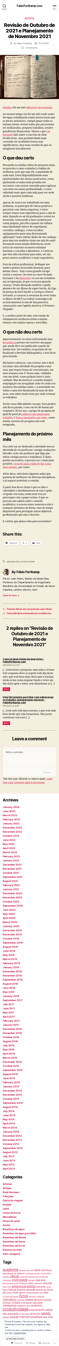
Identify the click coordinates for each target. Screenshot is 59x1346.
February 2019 (11, 963)
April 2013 (9, 1168)
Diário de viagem (13, 1200)
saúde (6, 1317)
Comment (47, 772)
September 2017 (13, 1000)
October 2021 (11, 872)
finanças (12, 1289)
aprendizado (46, 1270)
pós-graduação (11, 1313)
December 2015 (12, 1061)
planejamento (13, 561)
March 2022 (10, 852)
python (49, 1309)
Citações (8, 1196)
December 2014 (12, 1090)
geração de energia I (44, 1289)
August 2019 (10, 946)
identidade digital (32, 1292)
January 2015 (11, 1086)
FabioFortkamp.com (29, 5)
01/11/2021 (43, 43)
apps (37, 1269)
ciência (14, 1276)
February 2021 (11, 885)
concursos (7, 1280)
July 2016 (8, 1045)
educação (47, 1283)
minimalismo (10, 1299)
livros (23, 1296)
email (9, 1287)
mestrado (41, 1296)
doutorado (38, 1283)
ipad (41, 1292)
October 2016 (11, 1037)
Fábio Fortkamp (24, 43)
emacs (5, 1287)
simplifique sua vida (41, 1317)
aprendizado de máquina (13, 1273)
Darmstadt (31, 1280)
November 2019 (12, 934)
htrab (15, 1292)
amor (27, 1270)
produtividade (28, 561)
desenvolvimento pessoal (11, 1283)
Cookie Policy (20, 1333)
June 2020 (9, 909)
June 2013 (9, 1160)
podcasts (22, 1305)
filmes (5, 1289)
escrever (41, 1286)
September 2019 (13, 942)
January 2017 (11, 1024)
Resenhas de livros (14, 1245)
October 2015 (11, 1066)
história (9, 1292)
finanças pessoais (26, 1289)
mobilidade (20, 1300)
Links (6, 1208)
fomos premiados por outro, (32, 417)
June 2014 (9, 1115)
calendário (6, 1277)
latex (46, 1292)
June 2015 (9, 1078)
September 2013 (13, 1148)
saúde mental (19, 1317)
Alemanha (22, 1270)
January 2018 (11, 996)
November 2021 (12, 868)
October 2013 (11, 1144)
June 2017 (9, 1008)
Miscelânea (9, 1216)
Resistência (9, 342)
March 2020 (10, 922)
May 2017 (8, 1012)
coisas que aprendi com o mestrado (34, 1277)
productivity (37, 1305)
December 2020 (12, 893)
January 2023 (11, 823)
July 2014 (8, 1111)
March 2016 (10, 1057)
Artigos (29, 18)
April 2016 (9, 1053)
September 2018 (13, 979)
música (16, 1302)
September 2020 (13, 905)
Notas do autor (11, 1221)
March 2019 (10, 959)
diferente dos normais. (39, 107)
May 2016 (8, 1049)
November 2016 (12, 1033)
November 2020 (12, 897)
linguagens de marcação (10, 1297)
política (28, 1306)
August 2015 (10, 1074)
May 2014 (8, 1119)
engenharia (19, 1286)
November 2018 (12, 975)
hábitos (22, 1292)
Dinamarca (23, 1283)
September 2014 (13, 1103)
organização (26, 1302)
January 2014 (11, 1131)
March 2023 (10, 815)
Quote (6, 1225)
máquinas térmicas (33, 1299)
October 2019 (11, 938)
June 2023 (9, 811)
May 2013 (8, 1164)
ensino (31, 1286)
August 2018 (10, 983)
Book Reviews (11, 1192)
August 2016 (10, 1041)
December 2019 (12, 930)
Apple (32, 1270)
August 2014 (10, 1107)
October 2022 (11, 835)
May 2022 (9, 844)
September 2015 (13, 1070)
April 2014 (9, 1123)
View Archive (11, 595)
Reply (6, 689)
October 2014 (11, 1098)
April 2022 (9, 848)
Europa (49, 1287)
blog (49, 1273)
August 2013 (10, 1152)
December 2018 (12, 971)
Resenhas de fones (14, 1241)
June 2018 (9, 987)
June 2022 (9, 840)
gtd (4, 1292)
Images (7, 1204)
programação (36, 1309)
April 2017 (9, 1016)
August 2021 (10, 881)
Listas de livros (12, 1212)
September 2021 (13, 877)
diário (30, 1283)
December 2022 (12, 827)
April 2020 (9, 918)
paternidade (38, 1302)
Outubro (7, 107)
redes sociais (25, 1314)
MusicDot (24, 278)
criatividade (19, 1279)
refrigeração (35, 1314)
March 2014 (10, 1127)
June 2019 (9, 950)
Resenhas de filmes (14, 1237)
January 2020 (11, 926)
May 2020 (9, 913)
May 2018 (8, 992)
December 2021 (12, 864)
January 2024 (11, 807)
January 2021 (11, 889)
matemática (32, 1297)
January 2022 (11, 860)
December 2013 (12, 1135)
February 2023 (11, 819)
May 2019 (8, 955)
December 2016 (12, 1029)
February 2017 (11, 1020)
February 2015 (11, 1082)
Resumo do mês (12, 1249)
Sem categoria (11, 1253)
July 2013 (8, 1156)
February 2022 (11, 856)
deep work (40, 1280)
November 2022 (12, 831)
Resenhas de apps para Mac (19, 1233)
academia (10, 1269)
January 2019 (11, 967)
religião (46, 1313)
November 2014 (12, 1094)
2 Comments (31, 47)
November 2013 (12, 1139)
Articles (7, 1184)
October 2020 (11, 901)
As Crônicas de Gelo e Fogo (35, 1273)
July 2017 (8, 1004)
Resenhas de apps (14, 1229)
